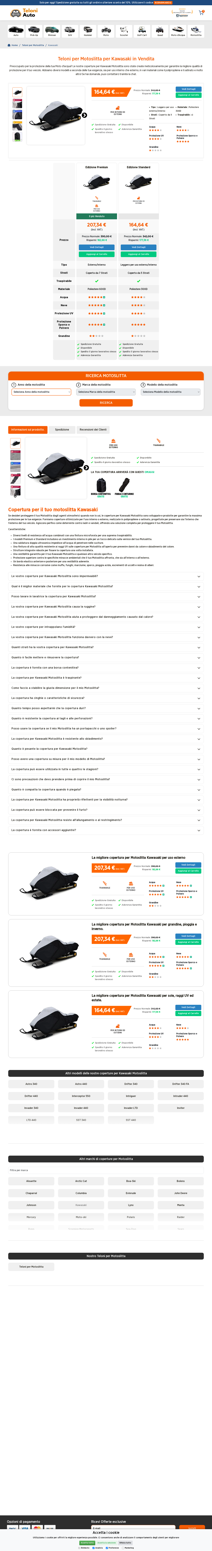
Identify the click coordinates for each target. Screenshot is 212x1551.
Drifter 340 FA (180, 1084)
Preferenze (114, 1548)
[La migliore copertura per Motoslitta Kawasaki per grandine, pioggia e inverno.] (49, 951)
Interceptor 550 (81, 1096)
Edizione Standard (138, 167)
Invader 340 (31, 1108)
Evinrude (131, 1193)
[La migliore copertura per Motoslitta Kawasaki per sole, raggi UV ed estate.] (49, 1022)
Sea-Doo (131, 1229)
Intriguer (131, 1096)
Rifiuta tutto (125, 1543)
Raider (181, 1217)
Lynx (131, 1205)
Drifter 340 (131, 1084)
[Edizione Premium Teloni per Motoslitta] (96, 181)
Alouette (31, 1181)
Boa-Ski (131, 1181)
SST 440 (131, 1120)
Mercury (31, 1217)
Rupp (31, 1229)
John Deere (180, 1193)
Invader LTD (131, 1108)
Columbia (81, 1193)
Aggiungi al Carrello (188, 95)
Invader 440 (81, 1108)
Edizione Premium (97, 167)
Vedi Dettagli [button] (189, 89)
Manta (180, 1205)
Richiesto (85, 1548)
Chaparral (31, 1193)
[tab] (28, 430)
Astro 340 (31, 1084)
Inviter (181, 1108)
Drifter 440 (31, 1096)
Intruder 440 (180, 1096)
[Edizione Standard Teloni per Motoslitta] (138, 181)
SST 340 (81, 1120)
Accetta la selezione (106, 1543)
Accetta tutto (87, 1543)
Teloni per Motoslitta (33, 45)
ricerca (106, 402)
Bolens (181, 1181)
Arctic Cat (81, 1181)
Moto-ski (81, 1217)
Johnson (31, 1205)
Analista (99, 1548)
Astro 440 (81, 1084)
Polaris (131, 1217)
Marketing (129, 1548)
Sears (181, 1229)
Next (84, 115)
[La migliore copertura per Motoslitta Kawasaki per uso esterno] (49, 882)
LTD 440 (31, 1120)
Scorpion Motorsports (81, 1229)
